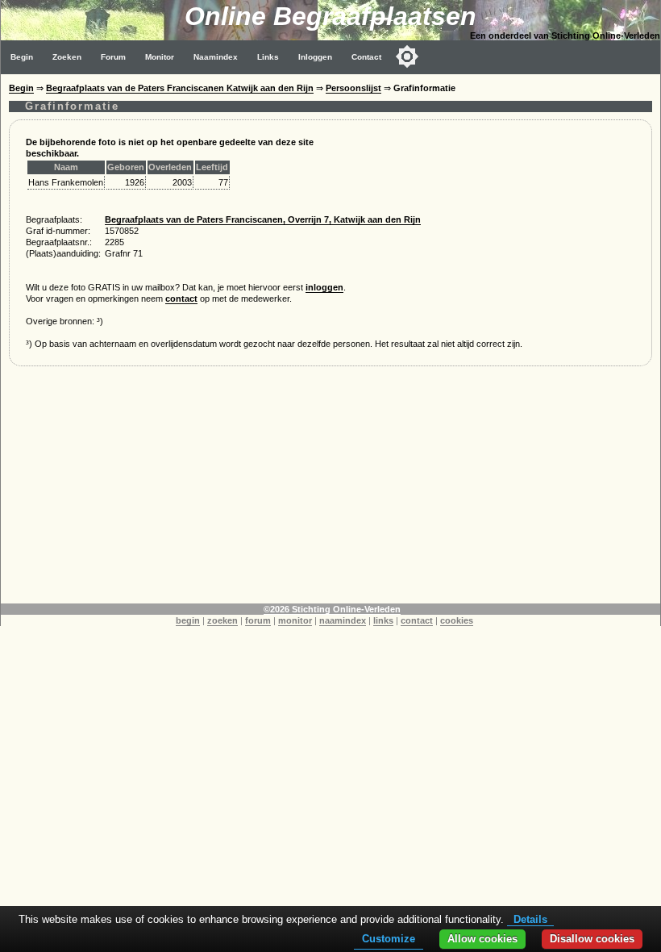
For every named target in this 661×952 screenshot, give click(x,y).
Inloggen (315, 56)
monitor (295, 620)
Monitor (159, 56)
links (383, 620)
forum (258, 620)
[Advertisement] (330, 490)
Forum (113, 56)
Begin (21, 56)
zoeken (222, 620)
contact (181, 298)
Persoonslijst (353, 88)
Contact (366, 56)
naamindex (342, 620)
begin (188, 620)
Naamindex (215, 56)
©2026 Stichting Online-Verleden (332, 609)
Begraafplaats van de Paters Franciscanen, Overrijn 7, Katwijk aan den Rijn (263, 219)
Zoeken (66, 56)
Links (268, 56)
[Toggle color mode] (407, 56)
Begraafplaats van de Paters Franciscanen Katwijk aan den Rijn (180, 88)
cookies (456, 620)
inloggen (324, 287)
